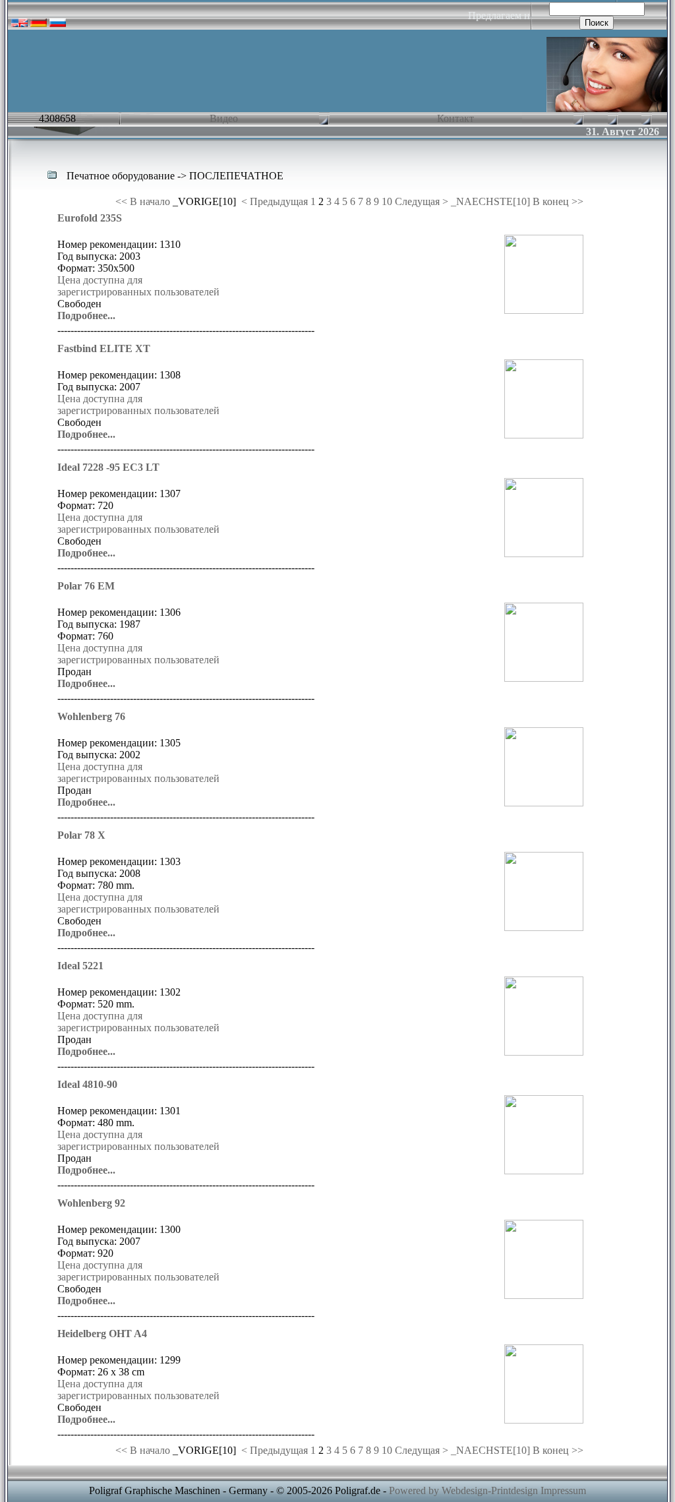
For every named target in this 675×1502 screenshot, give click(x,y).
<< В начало (142, 201)
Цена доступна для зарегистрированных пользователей (138, 285)
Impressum (563, 1490)
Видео (222, 118)
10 (387, 201)
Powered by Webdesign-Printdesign (463, 1490)
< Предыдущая (274, 201)
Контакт (454, 118)
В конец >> (558, 201)
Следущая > (423, 201)
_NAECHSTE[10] (490, 201)
